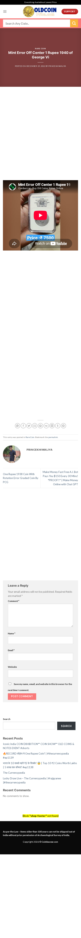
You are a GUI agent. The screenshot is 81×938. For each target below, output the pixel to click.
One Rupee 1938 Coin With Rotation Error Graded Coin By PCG (20, 478)
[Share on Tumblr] (57, 425)
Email (11, 650)
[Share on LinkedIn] (52, 425)
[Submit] (74, 23)
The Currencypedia (14, 772)
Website (12, 666)
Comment (13, 601)
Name (11, 633)
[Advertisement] (40, 138)
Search (6, 719)
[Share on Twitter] (29, 425)
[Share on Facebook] (23, 425)
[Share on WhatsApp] (17, 425)
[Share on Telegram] (63, 425)
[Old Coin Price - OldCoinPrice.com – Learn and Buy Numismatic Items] (40, 11)
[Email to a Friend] (34, 425)
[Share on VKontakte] (46, 425)
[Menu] (5, 11)
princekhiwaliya (57, 66)
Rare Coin (40, 48)
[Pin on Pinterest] (40, 425)
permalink (53, 437)
